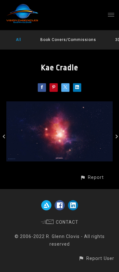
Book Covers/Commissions (68, 39)
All (18, 39)
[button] (91, 177)
